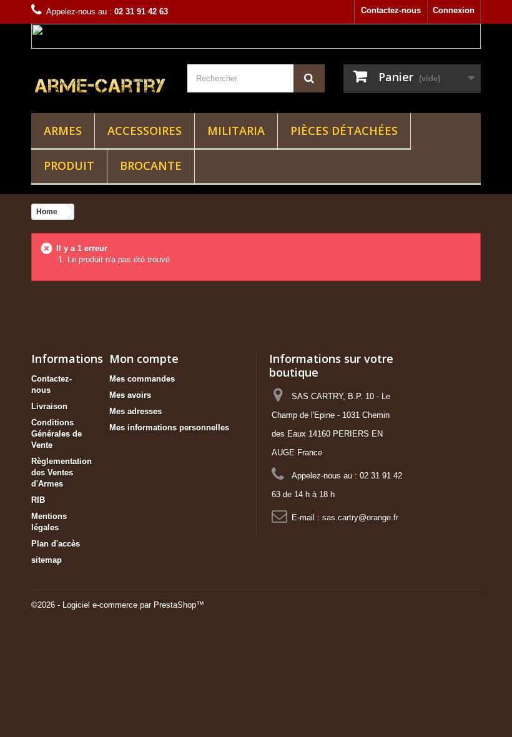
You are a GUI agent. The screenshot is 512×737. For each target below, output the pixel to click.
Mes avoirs (130, 395)
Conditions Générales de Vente (56, 434)
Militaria (236, 130)
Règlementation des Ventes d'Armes (61, 472)
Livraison (49, 406)
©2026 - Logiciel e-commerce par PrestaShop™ (117, 605)
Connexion (454, 10)
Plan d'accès (55, 543)
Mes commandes (142, 378)
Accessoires (144, 130)
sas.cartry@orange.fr (360, 517)
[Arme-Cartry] (100, 84)
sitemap (46, 560)
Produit (69, 165)
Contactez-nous (391, 10)
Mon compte (144, 358)
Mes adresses (135, 411)
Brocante (151, 165)
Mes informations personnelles (169, 427)
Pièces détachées (344, 130)
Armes (63, 130)
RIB (38, 500)
